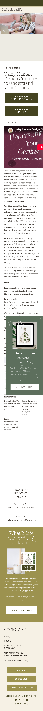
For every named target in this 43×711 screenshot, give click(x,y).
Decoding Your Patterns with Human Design (25, 507)
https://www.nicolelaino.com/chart (18, 294)
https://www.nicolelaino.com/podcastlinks (21, 302)
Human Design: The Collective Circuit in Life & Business (12, 403)
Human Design (12, 68)
